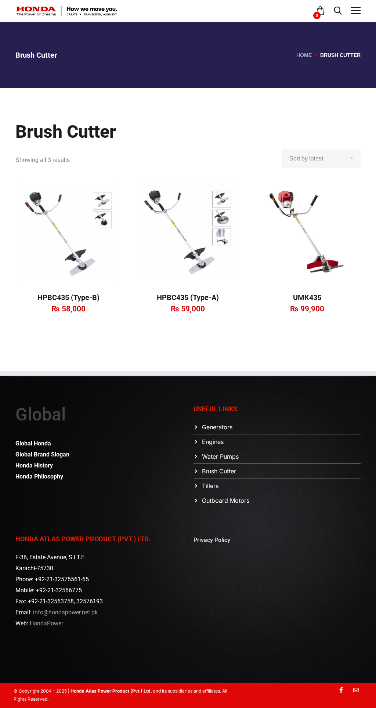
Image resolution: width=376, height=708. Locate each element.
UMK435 (307, 297)
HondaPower (46, 623)
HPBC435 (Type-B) (68, 297)
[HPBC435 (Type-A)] (188, 232)
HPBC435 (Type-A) (188, 297)
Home (304, 55)
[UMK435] (307, 232)
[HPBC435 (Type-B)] (68, 232)
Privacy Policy (212, 540)
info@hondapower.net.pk (65, 612)
